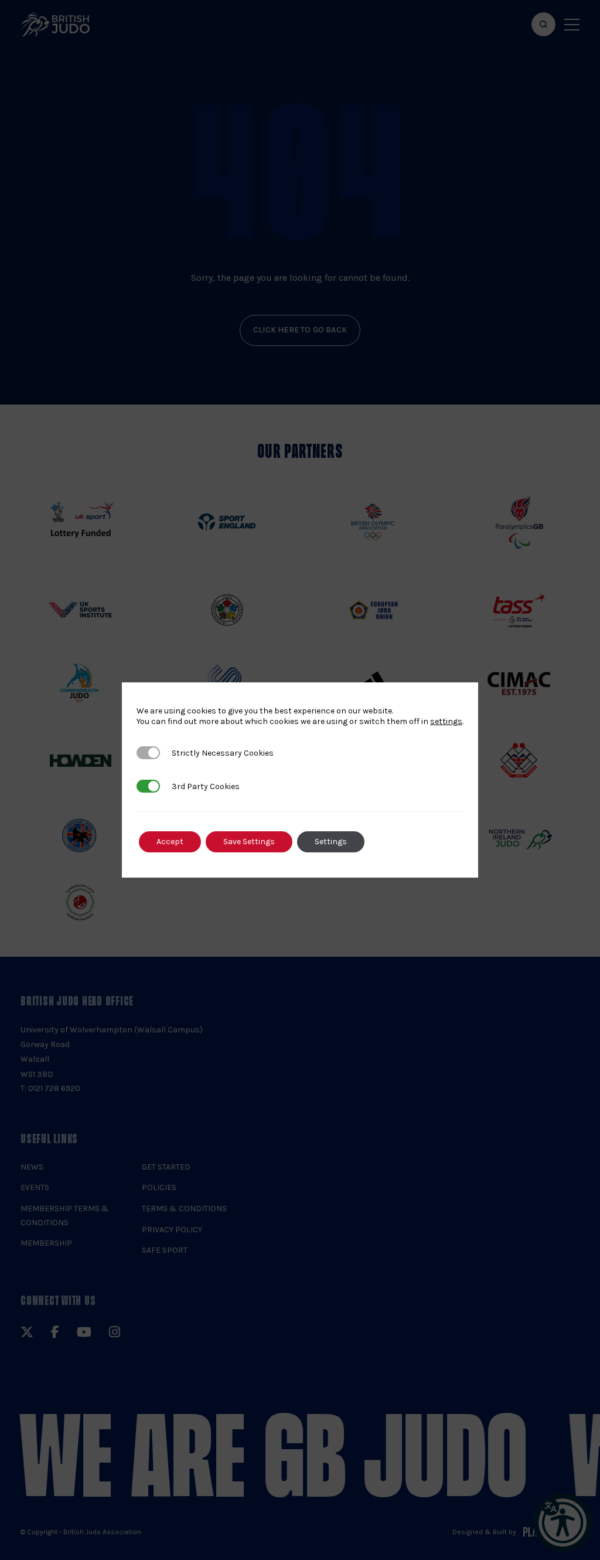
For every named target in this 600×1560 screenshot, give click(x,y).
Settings (331, 842)
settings (446, 721)
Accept (169, 842)
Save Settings (249, 842)
